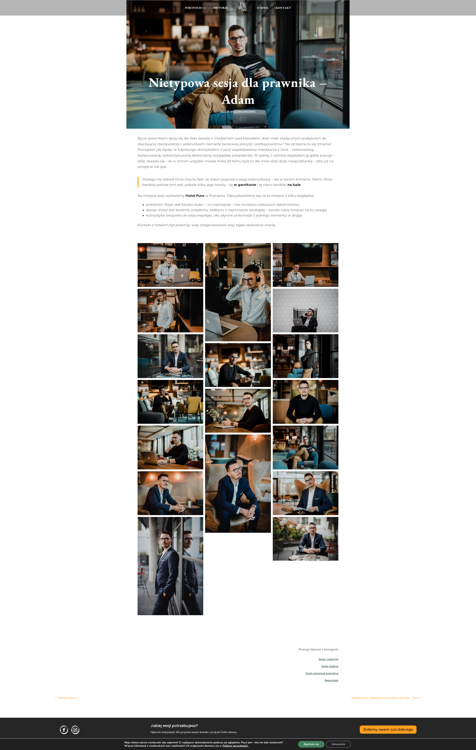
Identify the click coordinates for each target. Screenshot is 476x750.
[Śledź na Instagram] (75, 729)
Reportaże (331, 680)
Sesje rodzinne (328, 659)
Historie (220, 7)
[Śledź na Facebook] (64, 729)
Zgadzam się (311, 744)
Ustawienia (338, 744)
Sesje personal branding (322, 673)
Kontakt (283, 7)
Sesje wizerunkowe (238, 111)
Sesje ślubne (329, 666)
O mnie (262, 7)
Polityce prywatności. (235, 746)
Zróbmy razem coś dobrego (388, 729)
